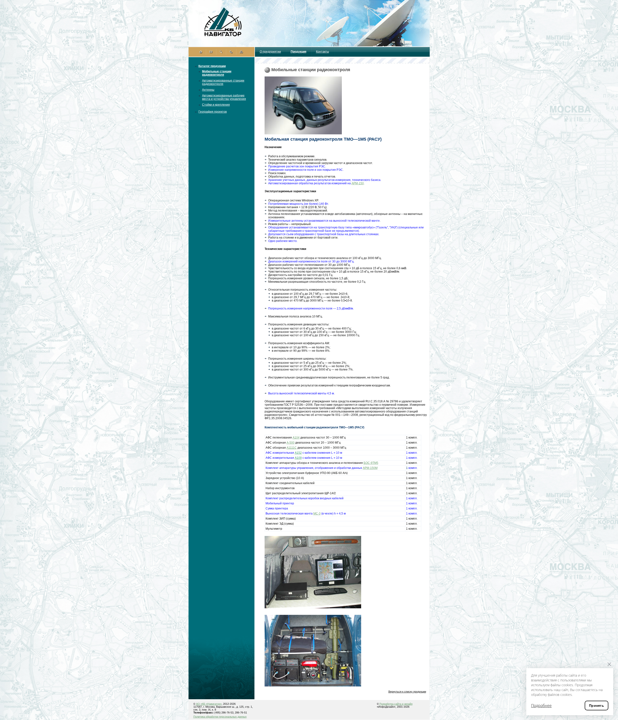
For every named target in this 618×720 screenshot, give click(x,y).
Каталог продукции (212, 66)
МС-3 (317, 513)
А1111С (292, 447)
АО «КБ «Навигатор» (209, 703)
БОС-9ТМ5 (371, 463)
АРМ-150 (357, 183)
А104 (296, 437)
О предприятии (270, 51)
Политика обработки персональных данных (220, 716)
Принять (596, 705)
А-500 (291, 442)
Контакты (322, 51)
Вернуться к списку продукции (407, 691)
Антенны (208, 89)
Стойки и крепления (216, 104)
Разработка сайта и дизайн (396, 703)
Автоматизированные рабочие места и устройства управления (224, 97)
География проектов (212, 111)
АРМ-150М (370, 468)
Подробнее (541, 705)
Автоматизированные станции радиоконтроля (223, 82)
